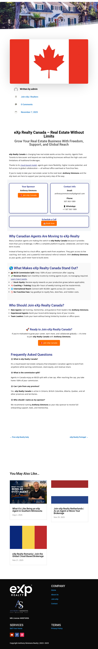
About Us (54, 595)
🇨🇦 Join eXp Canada (28, 195)
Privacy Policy (57, 628)
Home (53, 590)
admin (34, 89)
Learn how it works (19, 279)
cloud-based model (28, 165)
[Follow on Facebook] (17, 635)
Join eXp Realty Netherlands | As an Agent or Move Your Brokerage (69, 511)
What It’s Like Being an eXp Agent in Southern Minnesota (27, 509)
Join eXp (25, 97)
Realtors (34, 97)
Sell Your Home (16, 628)
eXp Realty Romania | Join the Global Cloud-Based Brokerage (28, 555)
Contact (54, 604)
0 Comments (27, 104)
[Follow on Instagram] (22, 635)
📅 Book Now (48, 223)
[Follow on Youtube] (12, 635)
